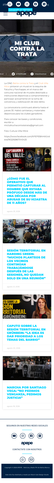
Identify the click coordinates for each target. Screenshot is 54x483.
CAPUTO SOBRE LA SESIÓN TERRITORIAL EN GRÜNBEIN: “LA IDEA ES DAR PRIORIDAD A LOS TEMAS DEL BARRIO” (26, 332)
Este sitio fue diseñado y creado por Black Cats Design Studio (27, 475)
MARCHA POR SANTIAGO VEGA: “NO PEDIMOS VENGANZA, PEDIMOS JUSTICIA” (26, 393)
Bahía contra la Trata (23, 83)
